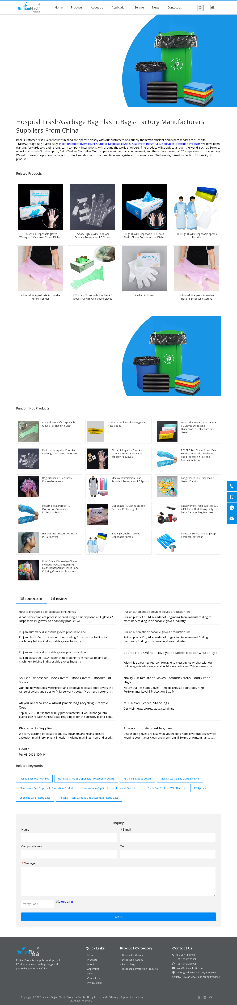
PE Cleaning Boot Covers (137, 778)
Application (93, 968)
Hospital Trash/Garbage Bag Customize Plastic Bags (88, 797)
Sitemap (113, 997)
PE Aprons (200, 788)
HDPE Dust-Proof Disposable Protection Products (86, 778)
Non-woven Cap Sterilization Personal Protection (110, 788)
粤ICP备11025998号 (81, 1001)
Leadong (138, 997)
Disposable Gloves (132, 955)
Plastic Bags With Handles (34, 778)
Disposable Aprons (132, 959)
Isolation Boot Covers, (73, 144)
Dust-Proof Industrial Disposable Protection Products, (166, 144)
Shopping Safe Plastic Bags (35, 797)
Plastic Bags (129, 964)
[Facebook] (199, 997)
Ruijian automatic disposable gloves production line (157, 612)
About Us (92, 964)
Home (90, 955)
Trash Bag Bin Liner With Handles (166, 788)
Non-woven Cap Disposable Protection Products (47, 788)
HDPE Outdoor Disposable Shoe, (109, 144)
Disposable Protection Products (140, 968)
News (90, 973)
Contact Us (93, 978)
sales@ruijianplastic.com (190, 968)
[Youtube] (211, 997)
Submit (118, 916)
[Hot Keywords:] (200, 8)
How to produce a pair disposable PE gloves (47, 612)
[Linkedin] (205, 997)
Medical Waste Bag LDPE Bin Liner (180, 778)
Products (92, 959)
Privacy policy (94, 982)
